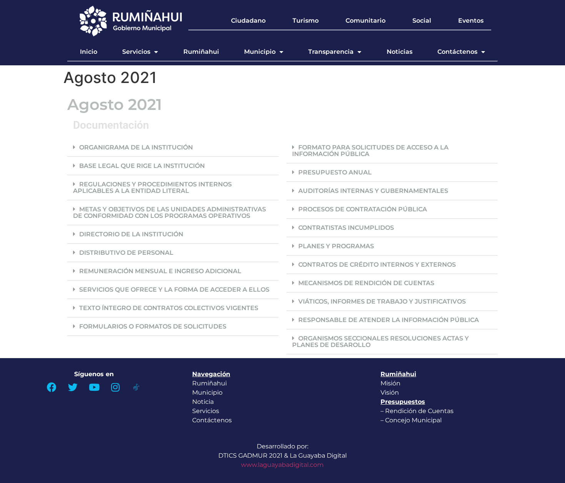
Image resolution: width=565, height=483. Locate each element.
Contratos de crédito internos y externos (377, 264)
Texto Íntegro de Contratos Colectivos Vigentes (168, 308)
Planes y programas (336, 246)
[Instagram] (115, 387)
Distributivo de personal (126, 252)
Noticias (399, 51)
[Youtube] (94, 387)
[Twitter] (73, 387)
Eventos (471, 20)
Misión (390, 383)
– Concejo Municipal (412, 420)
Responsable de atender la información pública (388, 320)
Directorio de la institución (131, 234)
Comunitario (366, 20)
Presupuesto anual (335, 172)
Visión (390, 392)
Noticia (203, 401)
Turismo (305, 20)
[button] (173, 147)
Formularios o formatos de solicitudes (152, 326)
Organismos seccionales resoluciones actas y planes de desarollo (380, 342)
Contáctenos (457, 51)
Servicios (136, 51)
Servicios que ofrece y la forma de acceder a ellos (174, 289)
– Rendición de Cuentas (417, 411)
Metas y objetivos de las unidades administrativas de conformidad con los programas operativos (169, 212)
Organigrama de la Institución (136, 147)
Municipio (260, 51)
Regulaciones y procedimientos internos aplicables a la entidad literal (152, 187)
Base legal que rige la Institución (142, 165)
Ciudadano (248, 20)
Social (421, 20)
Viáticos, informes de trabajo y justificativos (382, 301)
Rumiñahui (201, 51)
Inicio (88, 51)
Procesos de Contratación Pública (362, 209)
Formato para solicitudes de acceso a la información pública (370, 151)
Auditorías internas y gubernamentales (373, 190)
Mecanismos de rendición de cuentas (366, 283)
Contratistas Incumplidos (346, 227)
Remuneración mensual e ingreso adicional (160, 271)
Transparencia (331, 51)
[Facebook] (51, 387)
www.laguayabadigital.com (282, 464)
